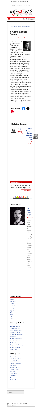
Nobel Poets (13, 373)
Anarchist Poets (14, 361)
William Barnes (14, 343)
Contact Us (27, 5)
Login (13, 5)
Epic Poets (13, 371)
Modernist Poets (15, 367)
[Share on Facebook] (23, 108)
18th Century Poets (15, 359)
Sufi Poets (13, 365)
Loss (11, 314)
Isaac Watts (13, 349)
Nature (12, 303)
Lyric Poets (13, 376)
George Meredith (15, 347)
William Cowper (15, 328)
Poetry (12, 299)
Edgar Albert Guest (15, 330)
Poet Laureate (14, 378)
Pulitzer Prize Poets (15, 363)
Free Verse (13, 301)
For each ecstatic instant (29, 211)
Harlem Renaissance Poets (18, 357)
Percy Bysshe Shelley (16, 345)
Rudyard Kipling (15, 332)
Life (11, 312)
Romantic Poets (14, 369)
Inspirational (13, 306)
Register (19, 5)
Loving (12, 308)
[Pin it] (12, 111)
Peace (11, 318)
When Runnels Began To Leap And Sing (29, 134)
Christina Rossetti (15, 341)
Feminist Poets (14, 380)
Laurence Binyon (15, 326)
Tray (19, 129)
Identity (12, 310)
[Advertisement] (21, 166)
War (11, 316)
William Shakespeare (16, 334)
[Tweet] (27, 108)
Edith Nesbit (13, 336)
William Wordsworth (16, 338)
